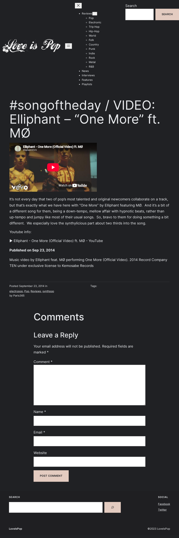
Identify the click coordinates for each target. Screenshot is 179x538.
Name (40, 412)
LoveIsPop (15, 528)
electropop (16, 291)
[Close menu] (78, 6)
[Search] (112, 507)
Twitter (162, 509)
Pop (26, 291)
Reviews (36, 291)
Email (39, 432)
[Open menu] (68, 46)
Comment (43, 362)
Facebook (164, 504)
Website (40, 453)
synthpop (48, 291)
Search (131, 5)
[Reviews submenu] (94, 13)
